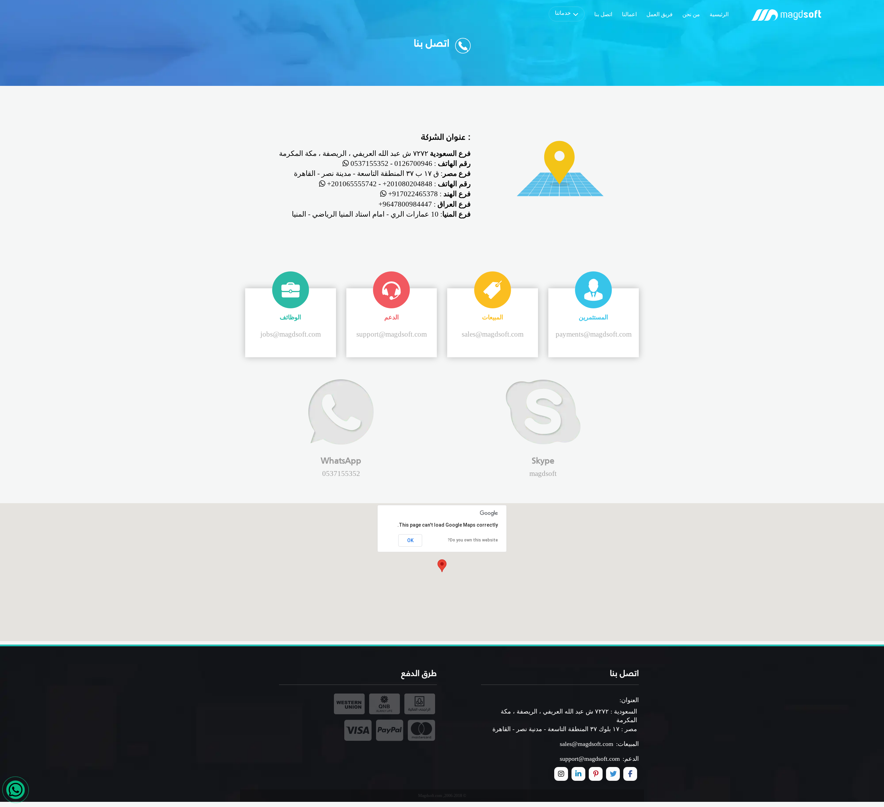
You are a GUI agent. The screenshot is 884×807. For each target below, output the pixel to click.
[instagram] (561, 774)
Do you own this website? (473, 540)
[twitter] (613, 774)
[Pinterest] (596, 774)
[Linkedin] (578, 774)
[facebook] (630, 774)
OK (410, 540)
